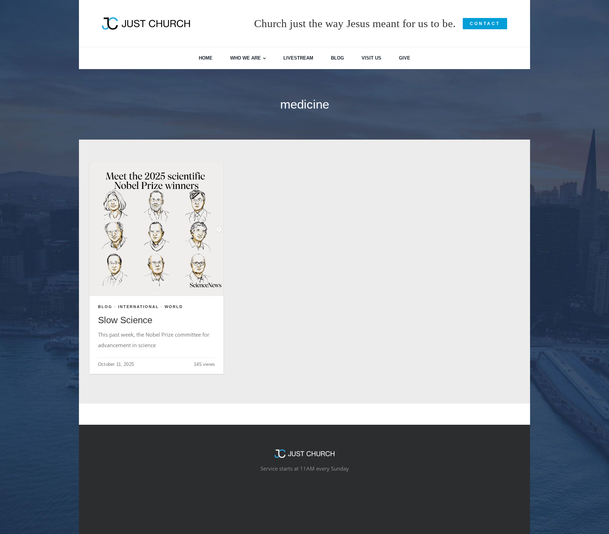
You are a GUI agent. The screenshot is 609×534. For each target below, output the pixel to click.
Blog (105, 307)
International (138, 307)
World (174, 307)
